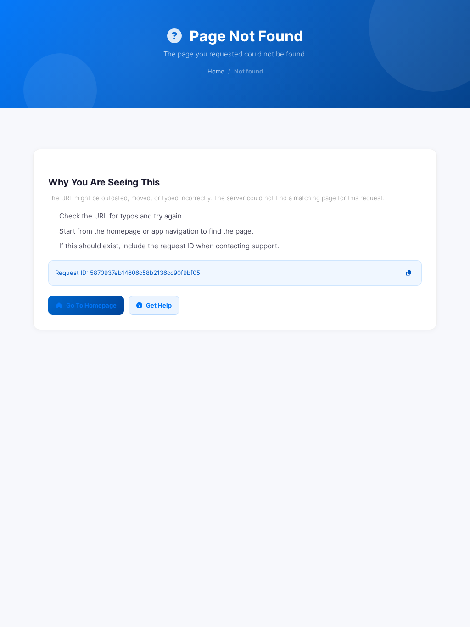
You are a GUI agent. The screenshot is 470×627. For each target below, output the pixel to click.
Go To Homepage (91, 305)
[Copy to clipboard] (409, 273)
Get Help (159, 305)
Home (215, 71)
